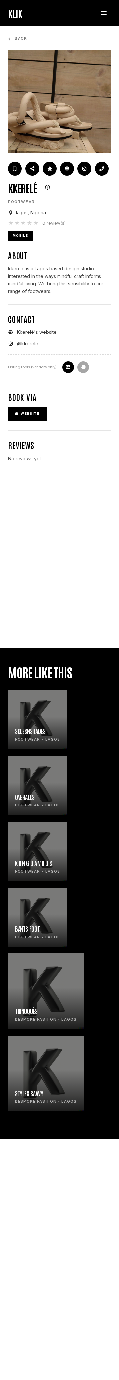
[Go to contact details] (102, 169)
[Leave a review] (50, 169)
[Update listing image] (68, 367)
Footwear (21, 201)
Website (30, 413)
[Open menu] (104, 13)
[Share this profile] (32, 169)
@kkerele (27, 343)
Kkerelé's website (37, 332)
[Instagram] (84, 169)
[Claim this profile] (83, 367)
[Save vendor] (15, 169)
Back (21, 39)
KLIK (15, 13)
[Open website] (67, 169)
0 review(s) (54, 223)
